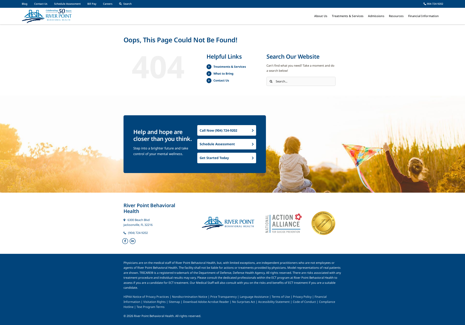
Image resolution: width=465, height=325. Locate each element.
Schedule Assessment (217, 144)
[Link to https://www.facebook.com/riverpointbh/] (125, 241)
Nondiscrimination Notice (189, 297)
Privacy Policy (302, 297)
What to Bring (223, 74)
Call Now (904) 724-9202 (218, 130)
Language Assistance (254, 297)
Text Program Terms (151, 307)
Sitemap (175, 302)
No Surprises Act (243, 302)
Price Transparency (223, 297)
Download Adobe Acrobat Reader (206, 302)
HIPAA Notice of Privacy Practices (146, 297)
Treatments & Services (229, 67)
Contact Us (221, 80)
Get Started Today (214, 158)
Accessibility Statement (274, 302)
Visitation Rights (154, 302)
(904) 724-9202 (137, 233)
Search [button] (127, 3)
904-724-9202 (434, 3)
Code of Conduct (304, 302)
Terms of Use (281, 297)
